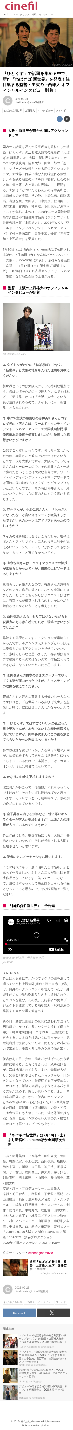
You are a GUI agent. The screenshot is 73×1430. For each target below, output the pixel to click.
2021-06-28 (21, 98)
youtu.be (8, 962)
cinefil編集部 (37, 102)
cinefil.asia (20, 102)
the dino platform (40, 1425)
